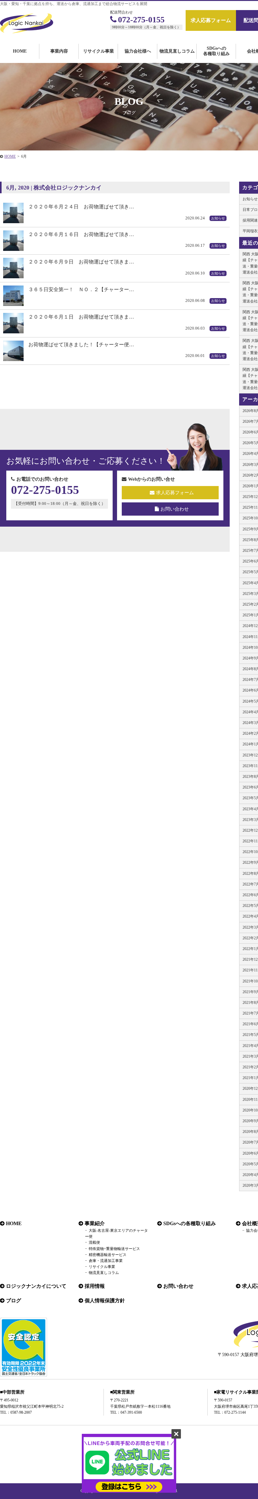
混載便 (94, 1242)
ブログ (13, 1300)
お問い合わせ (174, 509)
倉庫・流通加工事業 (106, 1261)
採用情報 (95, 1286)
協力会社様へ (138, 51)
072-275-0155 (141, 19)
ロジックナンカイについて (36, 1286)
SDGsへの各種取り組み (216, 51)
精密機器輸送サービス (107, 1255)
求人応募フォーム (211, 20)
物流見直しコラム (177, 51)
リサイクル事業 (98, 51)
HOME (20, 51)
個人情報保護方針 (105, 1300)
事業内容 (59, 51)
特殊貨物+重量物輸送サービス (114, 1249)
